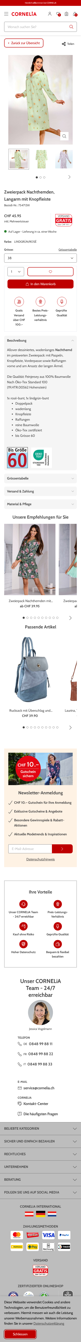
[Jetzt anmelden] (62, 848)
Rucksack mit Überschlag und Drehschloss (29, 711)
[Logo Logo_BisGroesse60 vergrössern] (17, 457)
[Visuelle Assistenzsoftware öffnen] (65, 1296)
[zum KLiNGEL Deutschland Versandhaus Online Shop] (40, 1214)
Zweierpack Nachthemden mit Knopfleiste (30, 601)
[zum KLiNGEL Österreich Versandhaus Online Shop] (29, 1213)
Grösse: (8, 249)
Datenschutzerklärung (48, 1323)
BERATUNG (12, 1180)
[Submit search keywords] (71, 27)
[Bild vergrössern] (64, 136)
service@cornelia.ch (38, 1088)
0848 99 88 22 (40, 1054)
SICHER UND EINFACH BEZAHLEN (29, 1141)
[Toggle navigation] (6, 14)
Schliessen (20, 1334)
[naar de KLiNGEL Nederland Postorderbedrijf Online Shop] (52, 1213)
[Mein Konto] (50, 14)
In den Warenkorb (43, 284)
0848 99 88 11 (41, 1044)
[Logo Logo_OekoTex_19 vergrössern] (41, 457)
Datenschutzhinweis (40, 859)
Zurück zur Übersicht (25, 43)
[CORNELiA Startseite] (24, 14)
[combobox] (40, 27)
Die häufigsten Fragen (40, 1114)
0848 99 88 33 (39, 1064)
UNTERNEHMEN (16, 1167)
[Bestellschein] (66, 14)
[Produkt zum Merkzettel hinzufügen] (50, 271)
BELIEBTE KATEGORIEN (21, 1129)
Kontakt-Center (35, 1103)
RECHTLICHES (15, 1154)
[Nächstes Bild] (69, 177)
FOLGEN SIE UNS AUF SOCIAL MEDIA (31, 1192)
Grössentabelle (68, 249)
